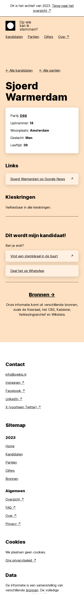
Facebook (13, 391)
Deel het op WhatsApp (27, 271)
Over (61, 37)
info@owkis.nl (16, 374)
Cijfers (48, 37)
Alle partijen (49, 70)
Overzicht (13, 499)
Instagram (13, 383)
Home (10, 446)
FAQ (9, 507)
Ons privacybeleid (19, 560)
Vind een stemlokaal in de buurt (34, 256)
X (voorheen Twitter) (21, 407)
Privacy (11, 524)
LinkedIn (12, 399)
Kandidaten (14, 37)
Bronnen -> (42, 295)
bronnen (32, 590)
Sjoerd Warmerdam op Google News (37, 179)
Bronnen (12, 479)
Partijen (33, 37)
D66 (23, 116)
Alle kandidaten (19, 70)
